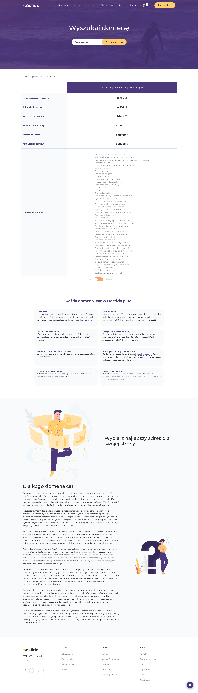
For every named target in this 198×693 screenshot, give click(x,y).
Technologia (67, 659)
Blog (121, 5)
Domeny (48, 77)
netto (86, 279)
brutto (111, 279)
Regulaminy (145, 670)
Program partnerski (110, 675)
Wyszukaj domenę (114, 42)
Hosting (104, 654)
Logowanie (163, 5)
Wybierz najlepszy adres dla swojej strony (137, 441)
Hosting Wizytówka (110, 659)
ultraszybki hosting (143, 354)
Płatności (144, 675)
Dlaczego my (107, 5)
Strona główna (31, 77)
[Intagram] (32, 671)
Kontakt (143, 654)
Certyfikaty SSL (108, 670)
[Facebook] (26, 671)
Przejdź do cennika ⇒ (84, 320)
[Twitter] (45, 671)
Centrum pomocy (148, 659)
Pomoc (133, 5)
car (58, 77)
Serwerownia (68, 664)
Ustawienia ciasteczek (31, 661)
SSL (92, 5)
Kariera (65, 670)
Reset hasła (145, 680)
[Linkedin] (39, 671)
